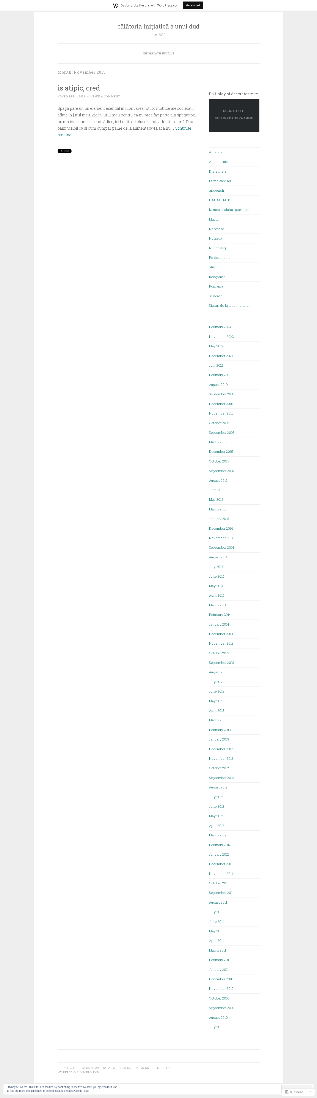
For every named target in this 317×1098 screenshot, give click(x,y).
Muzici (214, 219)
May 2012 (216, 816)
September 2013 (221, 662)
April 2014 (216, 595)
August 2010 (218, 1017)
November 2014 (221, 538)
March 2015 (217, 509)
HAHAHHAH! (219, 200)
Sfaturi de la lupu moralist (229, 305)
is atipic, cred (79, 87)
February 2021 (220, 375)
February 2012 (220, 845)
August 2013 (218, 672)
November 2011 (221, 873)
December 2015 (221, 451)
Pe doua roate (220, 257)
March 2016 (218, 442)
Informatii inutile (158, 53)
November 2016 (221, 413)
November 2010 (221, 988)
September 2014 (221, 547)
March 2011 (217, 950)
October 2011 (219, 883)
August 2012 (218, 787)
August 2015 (218, 480)
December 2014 (221, 528)
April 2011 (216, 940)
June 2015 (216, 490)
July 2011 (216, 912)
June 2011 (216, 921)
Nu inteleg (217, 248)
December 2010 (221, 979)
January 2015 (219, 518)
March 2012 (217, 835)
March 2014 (217, 605)
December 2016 (221, 404)
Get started (193, 5)
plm (212, 267)
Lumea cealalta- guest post (230, 209)
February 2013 (220, 730)
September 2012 (221, 777)
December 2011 (220, 864)
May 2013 (216, 701)
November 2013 (221, 643)
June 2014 (216, 576)
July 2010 (216, 1027)
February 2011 (219, 960)
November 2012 (221, 758)
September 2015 (221, 471)
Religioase (217, 277)
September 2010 (221, 1008)
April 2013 (216, 710)
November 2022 (221, 336)
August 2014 (218, 557)
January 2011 (219, 969)
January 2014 (219, 624)
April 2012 (216, 825)
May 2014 (216, 586)
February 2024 (220, 327)
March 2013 (217, 720)
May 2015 (216, 499)
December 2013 (221, 634)
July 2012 (216, 797)
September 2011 (221, 892)
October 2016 (219, 423)
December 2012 (221, 749)
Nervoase (216, 229)
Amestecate (218, 161)
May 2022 (216, 346)
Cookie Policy (81, 1090)
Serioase (216, 296)
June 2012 (216, 806)
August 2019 (218, 384)
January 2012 (219, 854)
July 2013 (216, 682)
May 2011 (216, 931)
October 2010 (219, 998)
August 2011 (218, 902)
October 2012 (219, 768)
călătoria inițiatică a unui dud (158, 26)
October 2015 (219, 461)
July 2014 (216, 566)
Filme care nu (220, 181)
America (215, 152)
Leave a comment (105, 96)
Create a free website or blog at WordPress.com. (98, 1067)
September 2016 (221, 432)
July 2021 (216, 365)
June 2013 (216, 691)
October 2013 (219, 653)
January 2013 (219, 739)
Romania (216, 286)
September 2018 (221, 394)
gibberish (216, 190)
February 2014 (220, 614)
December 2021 (221, 356)
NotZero (215, 238)
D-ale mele (217, 171)
